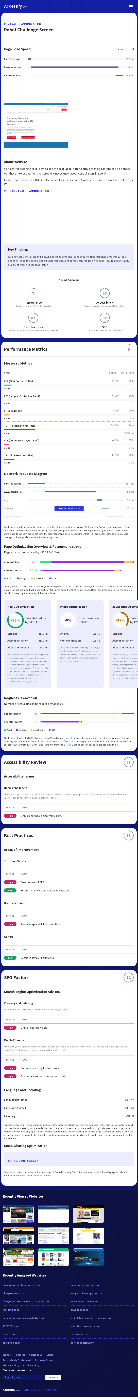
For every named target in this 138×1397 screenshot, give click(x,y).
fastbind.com (11, 1309)
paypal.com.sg (79, 1309)
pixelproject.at (11, 1342)
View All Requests (69, 508)
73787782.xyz (10, 1326)
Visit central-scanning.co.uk (26, 191)
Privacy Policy (11, 1365)
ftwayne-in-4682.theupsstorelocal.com (26, 1301)
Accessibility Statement (17, 1360)
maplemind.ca (79, 1334)
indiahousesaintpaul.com (86, 1285)
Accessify (16, 6)
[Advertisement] (69, 92)
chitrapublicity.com (82, 1342)
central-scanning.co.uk (22, 24)
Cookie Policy (31, 1365)
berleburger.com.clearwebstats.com (24, 1318)
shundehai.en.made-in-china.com (91, 1318)
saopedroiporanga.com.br (86, 1293)
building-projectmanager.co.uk (21, 1285)
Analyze (53, 1377)
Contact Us (35, 1354)
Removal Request (45, 1360)
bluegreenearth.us (13, 1293)
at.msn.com (10, 1334)
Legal (49, 1354)
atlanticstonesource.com (86, 1326)
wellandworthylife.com (84, 1301)
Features (20, 1354)
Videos (7, 1354)
